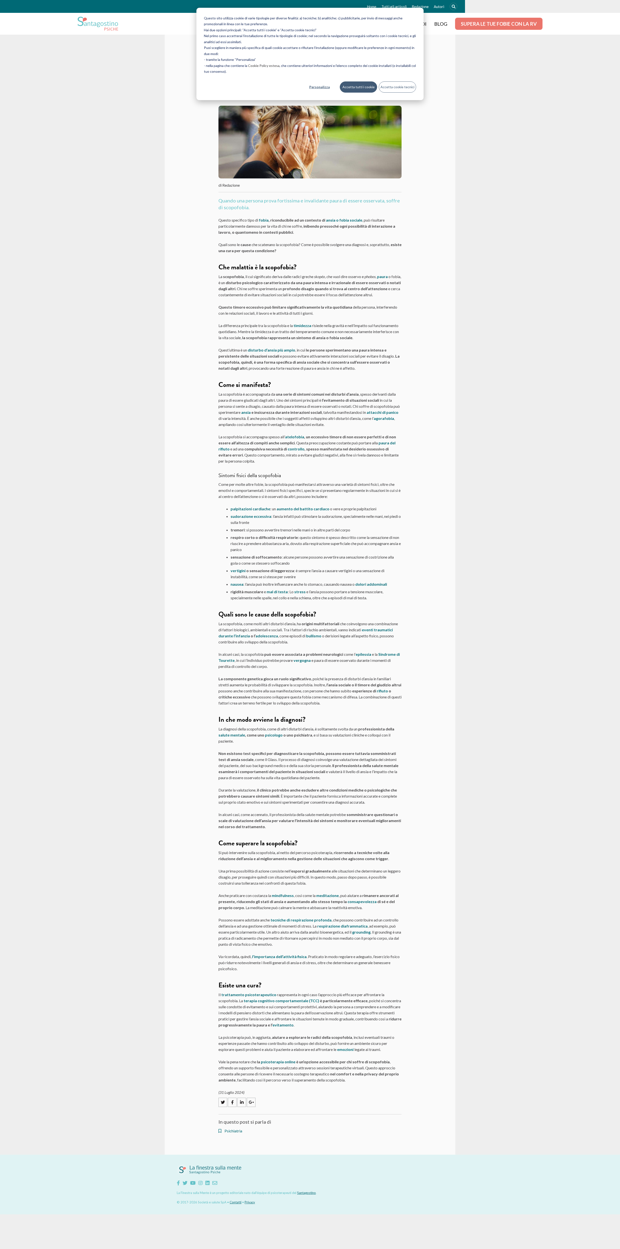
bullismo (313, 635)
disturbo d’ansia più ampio (271, 350)
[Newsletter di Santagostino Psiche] (214, 1183)
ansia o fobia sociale (344, 220)
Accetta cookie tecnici (397, 87)
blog (440, 24)
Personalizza (319, 87)
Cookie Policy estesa (263, 66)
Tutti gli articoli (394, 6)
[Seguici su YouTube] (193, 1183)
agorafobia (384, 418)
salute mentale (231, 735)
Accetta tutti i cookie (358, 87)
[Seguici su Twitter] (185, 1183)
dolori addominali (371, 584)
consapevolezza (362, 901)
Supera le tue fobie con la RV (499, 24)
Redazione (420, 6)
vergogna (302, 660)
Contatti (235, 1202)
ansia (246, 412)
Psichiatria (233, 1131)
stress (300, 591)
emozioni (345, 1049)
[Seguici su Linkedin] (207, 1183)
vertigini (238, 570)
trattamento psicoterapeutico (248, 994)
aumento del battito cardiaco (303, 508)
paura (382, 276)
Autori (439, 6)
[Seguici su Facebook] (178, 1183)
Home (371, 6)
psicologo (274, 735)
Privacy (250, 1202)
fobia (264, 220)
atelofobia (294, 436)
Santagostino (306, 1193)
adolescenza (267, 635)
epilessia (363, 654)
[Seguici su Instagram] (200, 1183)
